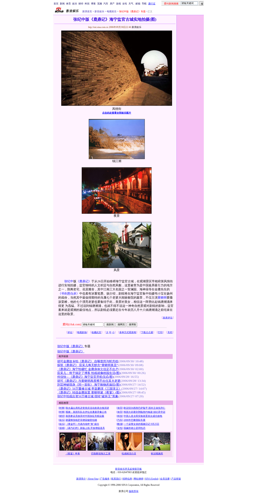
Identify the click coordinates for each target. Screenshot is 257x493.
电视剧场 (82, 332)
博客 (93, 3)
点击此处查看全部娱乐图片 (116, 112)
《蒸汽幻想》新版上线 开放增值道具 (85, 428)
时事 (61, 408)
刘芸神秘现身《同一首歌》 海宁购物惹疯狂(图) (88, 384)
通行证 (151, 3)
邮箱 (138, 3)
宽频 (99, 3)
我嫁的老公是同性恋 (134, 428)
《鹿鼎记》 (83, 281)
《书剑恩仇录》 (68, 293)
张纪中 (68, 281)
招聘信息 (127, 478)
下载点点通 (147, 332)
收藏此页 (96, 332)
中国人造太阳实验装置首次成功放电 (143, 416)
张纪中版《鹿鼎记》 (70, 346)
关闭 (169, 332)
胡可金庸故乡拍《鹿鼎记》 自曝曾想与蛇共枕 (87, 361)
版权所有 (134, 491)
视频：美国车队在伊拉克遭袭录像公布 (86, 412)
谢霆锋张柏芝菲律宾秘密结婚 (81, 420)
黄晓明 (162, 297)
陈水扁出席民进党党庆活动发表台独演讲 (87, 408)
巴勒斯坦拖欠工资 (100, 453)
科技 (87, 3)
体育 (68, 3)
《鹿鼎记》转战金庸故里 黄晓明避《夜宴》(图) (88, 392)
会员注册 (165, 478)
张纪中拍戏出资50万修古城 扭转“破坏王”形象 (87, 396)
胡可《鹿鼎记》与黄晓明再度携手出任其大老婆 (88, 380)
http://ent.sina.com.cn (98, 27)
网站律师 (138, 478)
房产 (112, 3)
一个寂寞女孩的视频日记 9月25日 (141, 424)
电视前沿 (111, 11)
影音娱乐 (99, 11)
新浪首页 (87, 11)
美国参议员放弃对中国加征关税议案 (85, 416)
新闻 (62, 3)
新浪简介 (81, 478)
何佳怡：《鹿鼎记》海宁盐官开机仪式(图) (85, 376)
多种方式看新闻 (127, 332)
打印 (160, 332)
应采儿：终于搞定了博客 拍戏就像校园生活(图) (88, 373)
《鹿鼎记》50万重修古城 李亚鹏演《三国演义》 (89, 388)
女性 (124, 3)
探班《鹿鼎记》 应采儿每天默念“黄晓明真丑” (87, 365)
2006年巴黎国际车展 (134, 420)
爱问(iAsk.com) (72, 324)
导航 (144, 3)
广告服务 (105, 478)
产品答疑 (176, 478)
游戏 (118, 3)
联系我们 (116, 478)
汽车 (105, 3)
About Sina (93, 478)
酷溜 (119, 424)
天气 (130, 3)
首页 (56, 3)
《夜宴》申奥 (72, 453)
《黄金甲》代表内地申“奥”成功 (82, 424)
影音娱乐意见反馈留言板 (128, 468)
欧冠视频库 (157, 453)
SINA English (151, 478)
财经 (81, 3)
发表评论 (167, 317)
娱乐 (74, 3)
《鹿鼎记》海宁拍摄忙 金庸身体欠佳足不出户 (87, 369)
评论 (69, 332)
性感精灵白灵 (129, 453)
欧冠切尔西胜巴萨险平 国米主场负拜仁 (144, 408)
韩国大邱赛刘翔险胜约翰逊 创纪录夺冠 (144, 412)
